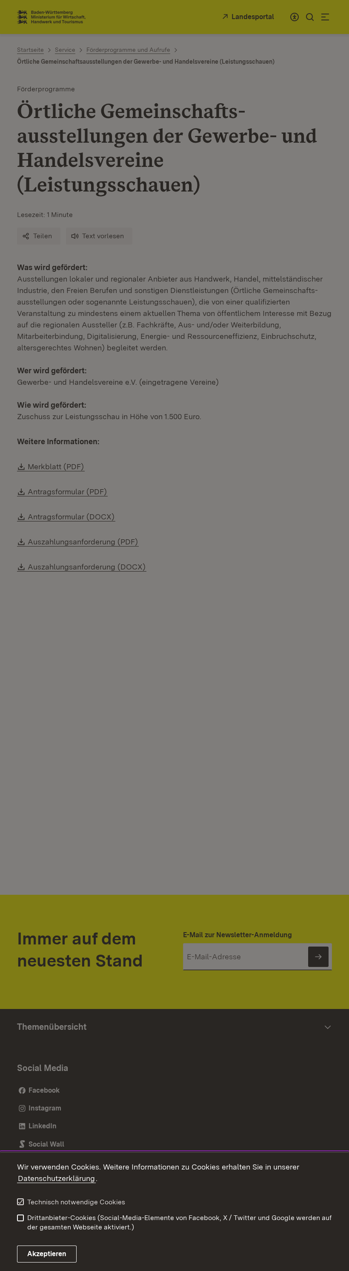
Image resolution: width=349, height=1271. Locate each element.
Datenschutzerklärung (56, 1178)
